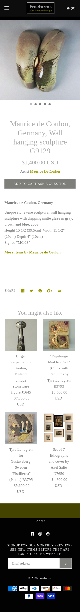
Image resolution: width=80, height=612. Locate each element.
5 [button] (49, 104)
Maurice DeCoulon (45, 171)
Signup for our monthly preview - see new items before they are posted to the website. (40, 549)
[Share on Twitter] (31, 290)
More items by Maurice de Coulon (32, 252)
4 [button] (44, 104)
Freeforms (44, 578)
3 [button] (40, 104)
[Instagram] (40, 534)
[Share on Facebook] (22, 290)
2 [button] (35, 104)
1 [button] (30, 104)
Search (40, 521)
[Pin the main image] (40, 290)
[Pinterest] (48, 534)
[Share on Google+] (49, 290)
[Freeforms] (40, 8)
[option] (40, 60)
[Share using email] (59, 290)
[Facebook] (32, 534)
